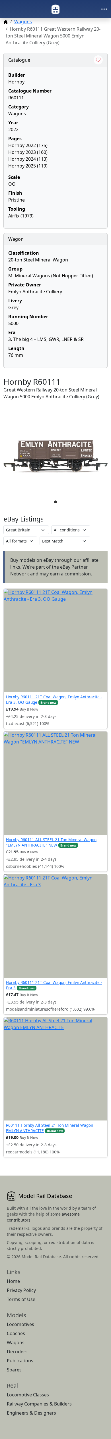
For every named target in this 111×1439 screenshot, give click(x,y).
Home (13, 1281)
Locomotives (20, 1324)
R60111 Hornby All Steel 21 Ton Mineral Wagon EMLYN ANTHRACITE (49, 1127)
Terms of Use (21, 1299)
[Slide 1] (55, 502)
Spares (14, 1370)
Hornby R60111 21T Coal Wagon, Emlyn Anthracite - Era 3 (54, 985)
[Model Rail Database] (55, 9)
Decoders (17, 1351)
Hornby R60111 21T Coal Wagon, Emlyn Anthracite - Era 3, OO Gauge (54, 699)
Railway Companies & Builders (39, 1404)
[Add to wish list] (98, 59)
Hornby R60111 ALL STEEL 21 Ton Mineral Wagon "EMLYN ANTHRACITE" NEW (51, 842)
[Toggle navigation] (104, 9)
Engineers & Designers (31, 1413)
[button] (55, 456)
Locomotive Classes (28, 1395)
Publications (20, 1361)
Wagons (23, 21)
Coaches (16, 1333)
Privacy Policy (21, 1290)
